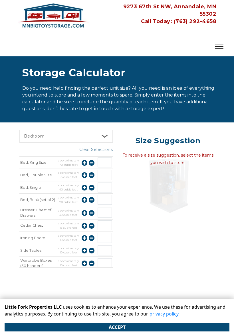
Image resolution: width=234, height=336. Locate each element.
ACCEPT (117, 327)
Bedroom (34, 136)
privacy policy (164, 314)
